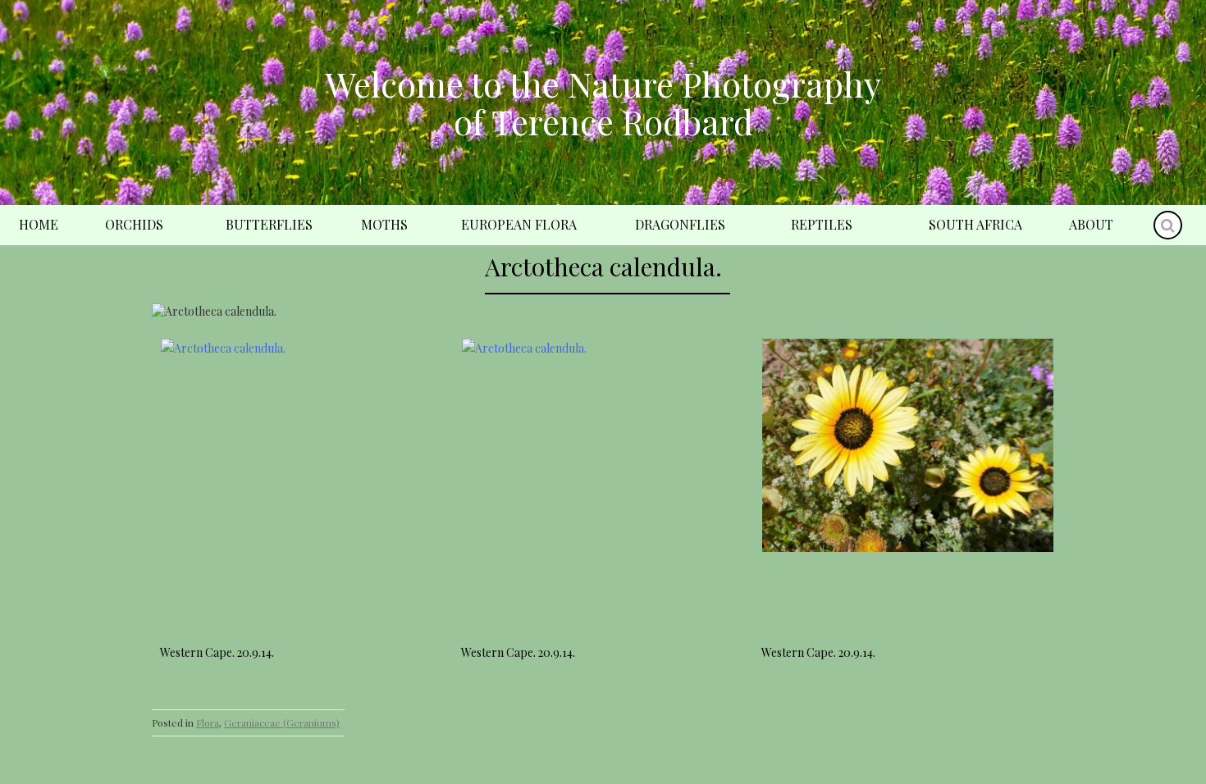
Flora (207, 722)
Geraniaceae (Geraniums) (282, 722)
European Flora (519, 224)
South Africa (975, 224)
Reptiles (821, 224)
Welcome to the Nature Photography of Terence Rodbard (603, 102)
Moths (384, 224)
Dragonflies (680, 224)
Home (38, 224)
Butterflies (269, 224)
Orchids (134, 224)
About (1091, 224)
